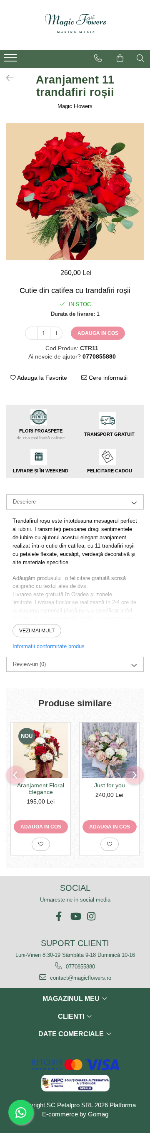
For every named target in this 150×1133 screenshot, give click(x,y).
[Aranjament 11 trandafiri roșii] (75, 191)
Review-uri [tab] (29, 664)
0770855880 (79, 966)
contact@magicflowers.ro (79, 978)
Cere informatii (107, 377)
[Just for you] (109, 750)
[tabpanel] (75, 191)
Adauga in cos (98, 333)
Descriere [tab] (24, 502)
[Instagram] (91, 916)
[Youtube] (75, 916)
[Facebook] (59, 916)
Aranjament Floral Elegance (40, 788)
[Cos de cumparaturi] (120, 58)
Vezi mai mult (37, 631)
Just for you (109, 785)
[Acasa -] (75, 24)
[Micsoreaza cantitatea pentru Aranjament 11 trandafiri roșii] (31, 333)
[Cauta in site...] (140, 58)
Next (137, 200)
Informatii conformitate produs (48, 646)
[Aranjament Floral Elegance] (40, 750)
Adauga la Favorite (41, 377)
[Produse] (11, 60)
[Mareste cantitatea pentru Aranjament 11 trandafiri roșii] (56, 333)
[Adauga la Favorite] (41, 844)
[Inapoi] (6, 78)
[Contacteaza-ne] (98, 58)
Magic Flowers (75, 106)
